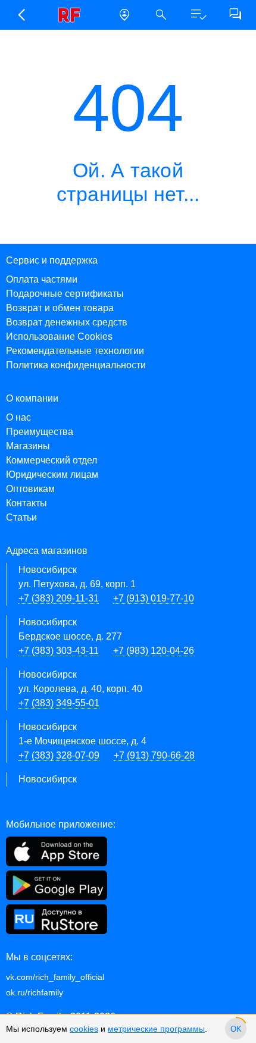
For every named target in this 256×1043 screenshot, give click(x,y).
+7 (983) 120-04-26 (153, 651)
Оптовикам (30, 489)
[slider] (236, 1029)
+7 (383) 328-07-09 (58, 755)
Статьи (21, 517)
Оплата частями (41, 279)
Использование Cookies (59, 336)
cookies (84, 1028)
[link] (73, 15)
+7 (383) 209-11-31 (58, 598)
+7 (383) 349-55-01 (58, 703)
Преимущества (39, 432)
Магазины (28, 446)
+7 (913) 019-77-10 (153, 598)
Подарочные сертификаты (65, 294)
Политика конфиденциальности (76, 365)
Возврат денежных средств (66, 322)
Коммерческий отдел (51, 460)
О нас (18, 417)
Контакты (26, 503)
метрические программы (156, 1028)
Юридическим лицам (52, 474)
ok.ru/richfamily (34, 992)
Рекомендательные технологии (75, 351)
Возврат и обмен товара (60, 308)
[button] (21, 15)
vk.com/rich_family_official (55, 977)
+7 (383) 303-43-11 (58, 651)
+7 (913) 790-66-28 (154, 755)
